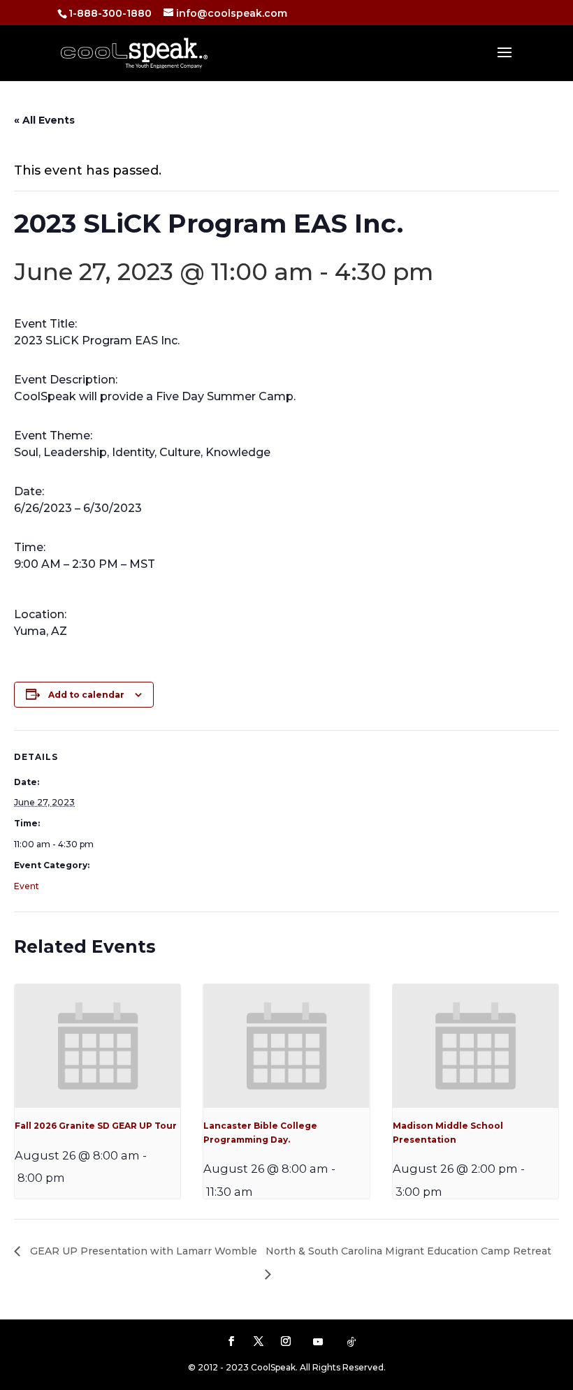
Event (26, 886)
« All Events (44, 120)
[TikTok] (351, 1342)
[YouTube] (318, 1342)
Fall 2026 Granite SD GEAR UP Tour (96, 1125)
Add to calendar (86, 694)
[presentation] (97, 1046)
